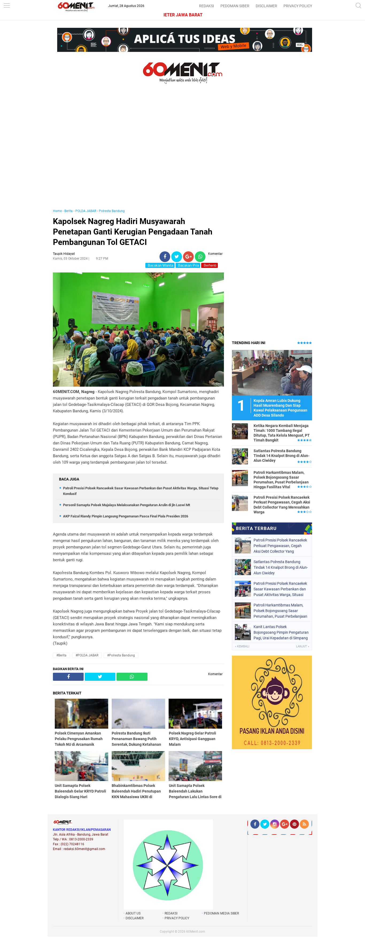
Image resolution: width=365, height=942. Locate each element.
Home (57, 211)
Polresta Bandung (112, 211)
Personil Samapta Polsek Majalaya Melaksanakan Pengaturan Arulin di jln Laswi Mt (126, 505)
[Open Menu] (6, 6)
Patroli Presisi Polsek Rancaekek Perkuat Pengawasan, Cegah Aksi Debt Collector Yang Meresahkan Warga (282, 504)
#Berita (61, 655)
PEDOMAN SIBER (234, 6)
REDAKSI (206, 6)
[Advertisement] (138, 152)
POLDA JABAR (85, 211)
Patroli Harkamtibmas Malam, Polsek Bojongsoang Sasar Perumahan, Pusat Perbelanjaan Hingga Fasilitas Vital (281, 479)
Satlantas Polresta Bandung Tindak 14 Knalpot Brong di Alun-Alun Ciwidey (281, 456)
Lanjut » (302, 646)
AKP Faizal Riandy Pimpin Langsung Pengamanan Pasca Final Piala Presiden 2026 (125, 516)
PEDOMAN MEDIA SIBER (221, 913)
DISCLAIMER (266, 6)
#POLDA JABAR (87, 655)
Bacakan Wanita (160, 265)
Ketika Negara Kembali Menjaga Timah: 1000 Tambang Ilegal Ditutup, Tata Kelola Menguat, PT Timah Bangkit (282, 433)
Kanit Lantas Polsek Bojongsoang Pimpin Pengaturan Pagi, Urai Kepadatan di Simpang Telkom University (281, 632)
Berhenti (209, 265)
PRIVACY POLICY (298, 6)
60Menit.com (195, 931)
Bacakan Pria (188, 265)
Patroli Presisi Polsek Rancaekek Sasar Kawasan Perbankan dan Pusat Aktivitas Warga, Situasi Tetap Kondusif (280, 589)
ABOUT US (133, 913)
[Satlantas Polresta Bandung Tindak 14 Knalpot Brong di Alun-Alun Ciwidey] (240, 456)
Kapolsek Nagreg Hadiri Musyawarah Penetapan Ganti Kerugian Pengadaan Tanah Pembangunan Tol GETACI (132, 232)
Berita (68, 211)
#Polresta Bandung (121, 655)
